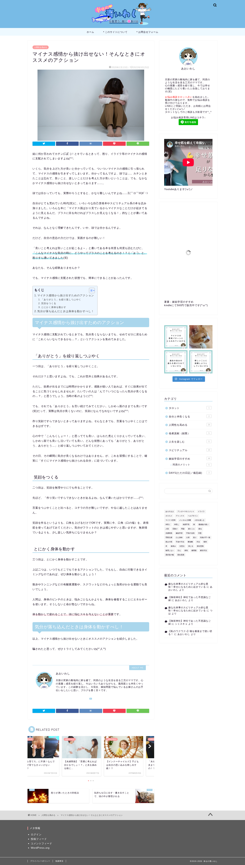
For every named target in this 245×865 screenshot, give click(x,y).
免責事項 (59, 861)
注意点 (182, 546)
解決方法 (203, 550)
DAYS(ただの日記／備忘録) (189, 472)
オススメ (169, 516)
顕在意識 (181, 555)
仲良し (176, 524)
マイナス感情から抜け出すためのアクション (65, 295)
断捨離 (190, 542)
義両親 (194, 550)
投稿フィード (39, 839)
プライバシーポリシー (40, 861)
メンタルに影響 (185, 520)
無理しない (170, 550)
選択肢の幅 (170, 555)
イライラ (201, 511)
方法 (198, 542)
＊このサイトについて (115, 31)
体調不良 (186, 524)
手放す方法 (180, 542)
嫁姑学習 (179, 533)
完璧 (200, 533)
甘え (179, 550)
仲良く (168, 524)
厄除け (175, 529)
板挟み (173, 546)
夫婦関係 (169, 533)
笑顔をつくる (48, 303)
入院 (167, 529)
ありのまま (170, 511)
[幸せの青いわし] (122, 25)
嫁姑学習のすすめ (189, 458)
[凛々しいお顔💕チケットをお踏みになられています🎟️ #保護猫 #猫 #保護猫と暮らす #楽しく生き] (200, 336)
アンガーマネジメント (186, 511)
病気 (186, 550)
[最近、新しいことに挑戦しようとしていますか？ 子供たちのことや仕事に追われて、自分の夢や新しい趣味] (200, 361)
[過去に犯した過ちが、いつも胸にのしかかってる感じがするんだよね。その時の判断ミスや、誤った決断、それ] (176, 361)
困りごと (191, 529)
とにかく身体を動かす (53, 307)
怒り (194, 537)
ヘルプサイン (193, 516)
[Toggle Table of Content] (90, 290)
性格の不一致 (205, 537)
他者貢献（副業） (189, 433)
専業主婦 (169, 537)
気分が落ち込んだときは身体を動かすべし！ (65, 311)
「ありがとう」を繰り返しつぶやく (61, 299)
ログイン (36, 834)
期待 (205, 542)
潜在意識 (200, 546)
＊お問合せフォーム (147, 31)
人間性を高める (40, 47)
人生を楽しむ (189, 441)
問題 (182, 529)
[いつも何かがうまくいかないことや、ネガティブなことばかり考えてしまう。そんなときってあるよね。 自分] (176, 336)
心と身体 (179, 537)
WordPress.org (40, 847)
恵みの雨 (169, 542)
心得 (188, 537)
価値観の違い (203, 524)
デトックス (180, 516)
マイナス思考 (171, 520)
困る (200, 529)
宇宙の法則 (190, 533)
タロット (189, 408)
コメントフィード (41, 843)
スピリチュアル (189, 450)
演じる (190, 546)
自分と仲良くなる (189, 416)
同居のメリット (191, 464)
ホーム (90, 31)
